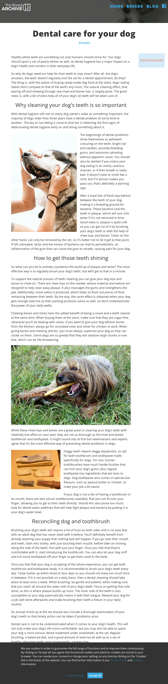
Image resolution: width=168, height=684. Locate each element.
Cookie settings (74, 675)
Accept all (95, 675)
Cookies (138, 660)
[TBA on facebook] (164, 6)
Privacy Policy (118, 660)
